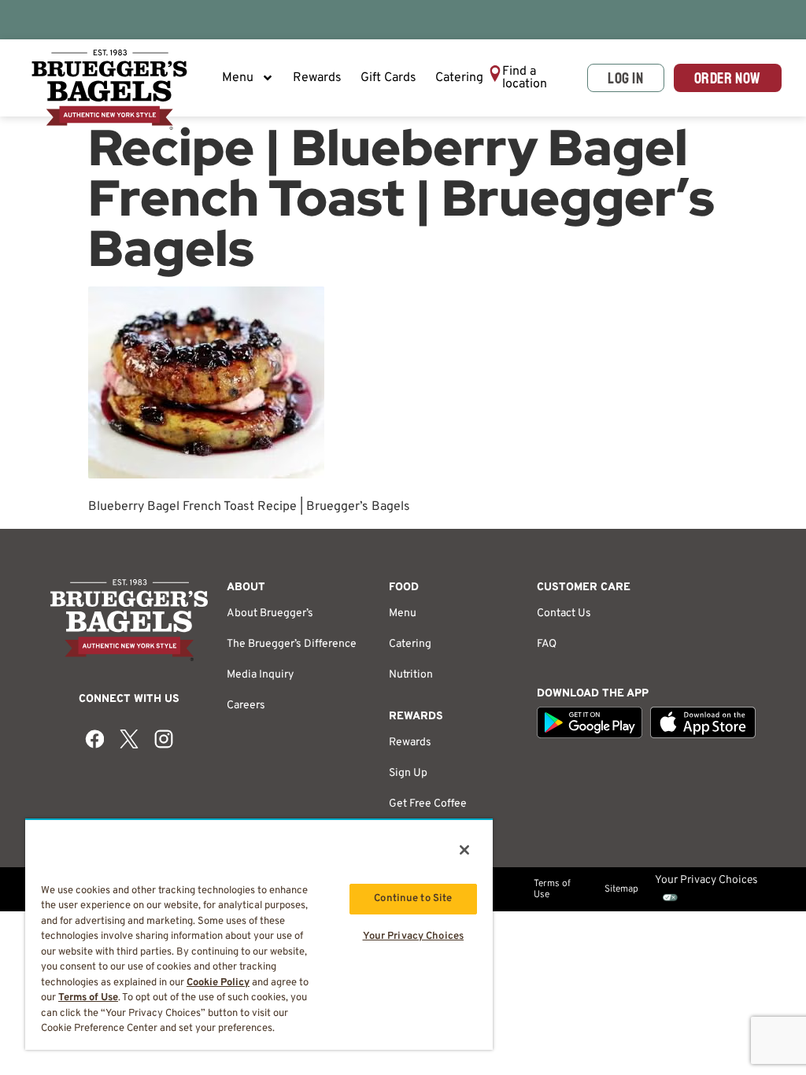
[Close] (464, 850)
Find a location (524, 78)
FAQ (546, 644)
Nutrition (411, 675)
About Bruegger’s (270, 613)
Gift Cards (388, 78)
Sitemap (621, 889)
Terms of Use (552, 889)
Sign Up (408, 773)
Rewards (317, 78)
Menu (237, 78)
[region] (259, 934)
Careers (246, 705)
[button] (533, 78)
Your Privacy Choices (413, 936)
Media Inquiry (260, 675)
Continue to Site (413, 898)
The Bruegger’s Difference (292, 644)
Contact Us (564, 613)
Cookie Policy (218, 983)
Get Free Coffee (428, 804)
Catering (459, 78)
